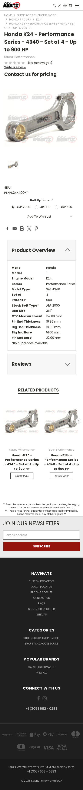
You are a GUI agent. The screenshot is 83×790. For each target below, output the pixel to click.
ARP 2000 (23, 207)
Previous (5, 421)
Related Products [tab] (38, 390)
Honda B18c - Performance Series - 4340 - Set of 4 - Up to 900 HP (61, 462)
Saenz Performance (41, 667)
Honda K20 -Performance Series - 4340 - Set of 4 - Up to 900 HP (21, 462)
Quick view (22, 476)
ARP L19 (45, 207)
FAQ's (41, 603)
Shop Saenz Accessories (41, 643)
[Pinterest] (36, 228)
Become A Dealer (41, 592)
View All (41, 672)
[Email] (15, 228)
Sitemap (41, 614)
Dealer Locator (41, 587)
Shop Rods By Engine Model (41, 638)
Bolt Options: (41, 200)
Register (49, 609)
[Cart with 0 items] (70, 5)
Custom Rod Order (41, 581)
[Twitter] (29, 228)
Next (78, 421)
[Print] (22, 228)
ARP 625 (66, 207)
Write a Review (15, 67)
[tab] (41, 250)
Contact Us (41, 598)
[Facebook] (7, 228)
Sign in (33, 609)
